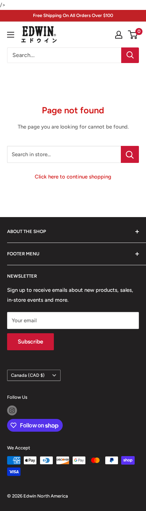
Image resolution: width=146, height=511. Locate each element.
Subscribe (30, 341)
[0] (133, 34)
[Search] (130, 55)
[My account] (118, 35)
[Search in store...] (130, 154)
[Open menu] (10, 35)
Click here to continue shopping (73, 177)
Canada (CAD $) (28, 375)
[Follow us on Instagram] (12, 410)
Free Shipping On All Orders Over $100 (73, 15)
